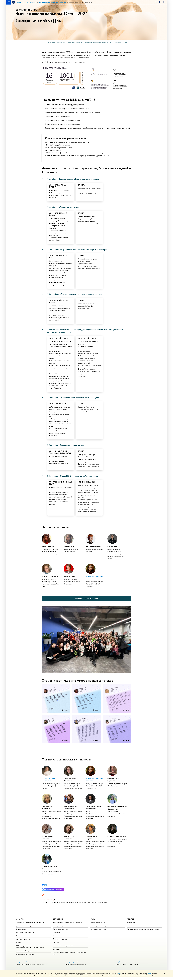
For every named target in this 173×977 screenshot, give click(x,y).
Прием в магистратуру (60, 939)
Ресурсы (131, 919)
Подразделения (21, 929)
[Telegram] (45, 885)
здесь (119, 973)
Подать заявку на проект (86, 598)
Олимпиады (56, 932)
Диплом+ (56, 942)
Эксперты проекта (74, 42)
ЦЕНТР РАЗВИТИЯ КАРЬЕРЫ (26, 10)
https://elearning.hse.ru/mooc (124, 962)
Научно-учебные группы (98, 929)
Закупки (18, 942)
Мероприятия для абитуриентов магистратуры (68, 926)
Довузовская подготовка (61, 929)
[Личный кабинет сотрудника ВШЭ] (159, 2)
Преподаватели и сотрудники (25, 932)
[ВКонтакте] (43, 885)
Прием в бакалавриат (60, 936)
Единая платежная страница (25, 954)
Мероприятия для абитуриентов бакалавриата (68, 922)
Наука (92, 919)
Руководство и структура (24, 926)
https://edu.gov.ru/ (71, 962)
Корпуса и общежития (23, 939)
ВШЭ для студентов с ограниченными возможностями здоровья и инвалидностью (30, 947)
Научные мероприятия (97, 922)
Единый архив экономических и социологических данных (143, 930)
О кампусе (20, 919)
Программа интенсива (56, 42)
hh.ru (92, 224)
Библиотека (131, 922)
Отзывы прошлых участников (96, 42)
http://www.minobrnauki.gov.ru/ (26, 962)
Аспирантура (57, 949)
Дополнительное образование (63, 946)
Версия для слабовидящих (24, 951)
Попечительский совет (23, 936)
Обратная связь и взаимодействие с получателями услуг (69, 953)
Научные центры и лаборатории (100, 926)
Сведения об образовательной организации (30, 922)
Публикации (131, 926)
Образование (58, 919)
